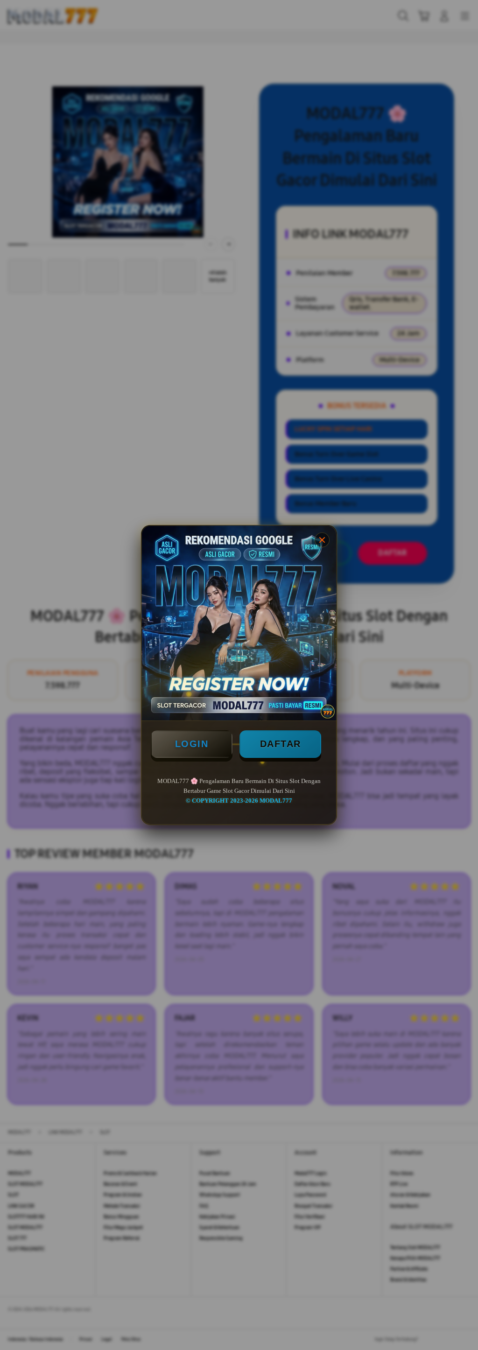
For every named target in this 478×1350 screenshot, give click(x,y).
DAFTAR (280, 744)
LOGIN (192, 744)
